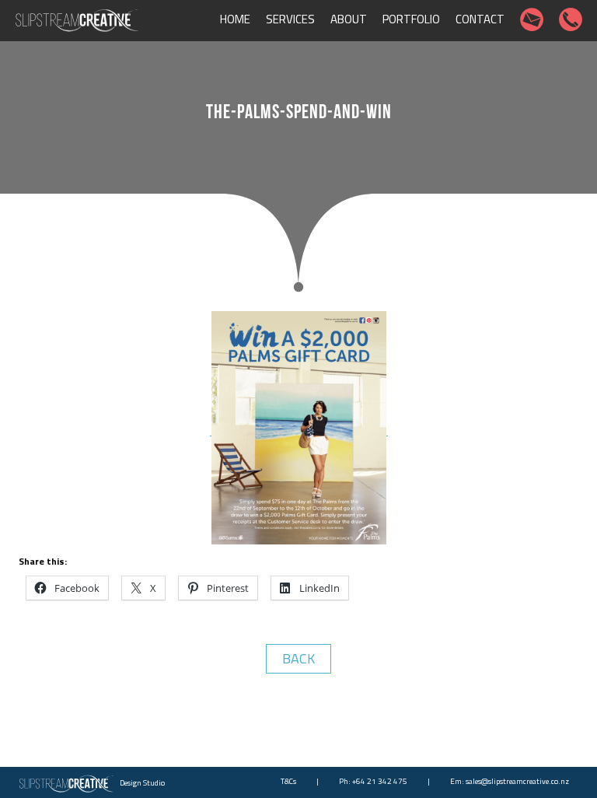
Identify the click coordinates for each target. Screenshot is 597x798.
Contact (480, 19)
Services (290, 19)
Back (298, 658)
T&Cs (288, 781)
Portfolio (411, 19)
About (348, 19)
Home (235, 19)
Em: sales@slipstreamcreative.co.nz (509, 781)
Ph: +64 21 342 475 (373, 781)
